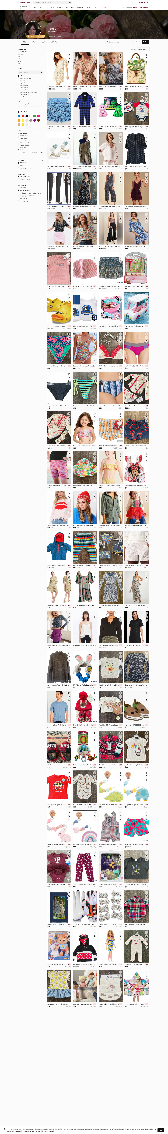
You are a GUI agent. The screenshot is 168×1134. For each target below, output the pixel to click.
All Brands (23, 76)
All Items (23, 163)
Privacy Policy (50, 1131)
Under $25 (23, 136)
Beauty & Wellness (77, 7)
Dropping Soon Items (27, 196)
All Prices (23, 133)
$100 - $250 (24, 143)
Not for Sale (24, 201)
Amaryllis (23, 90)
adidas (22, 80)
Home (52, 7)
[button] (37, 2)
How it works (127, 7)
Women (34, 7)
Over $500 (24, 147)
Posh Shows (103, 7)
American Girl (24, 94)
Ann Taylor (23, 97)
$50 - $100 (24, 140)
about (138, 42)
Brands (87, 7)
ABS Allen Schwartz (26, 78)
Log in (141, 2)
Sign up (146, 2)
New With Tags (25, 179)
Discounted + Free (26, 168)
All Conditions (25, 176)
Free (21, 165)
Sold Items (23, 198)
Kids (46, 7)
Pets (67, 7)
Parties (94, 7)
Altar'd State (24, 87)
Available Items (25, 190)
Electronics (59, 7)
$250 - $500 (24, 145)
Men (41, 7)
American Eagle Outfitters (28, 92)
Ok (161, 1130)
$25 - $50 (23, 138)
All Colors (23, 112)
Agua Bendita (24, 83)
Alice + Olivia (24, 85)
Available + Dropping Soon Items (31, 193)
